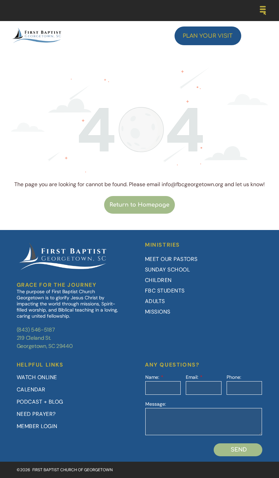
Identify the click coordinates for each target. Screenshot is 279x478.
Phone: (234, 377)
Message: (155, 404)
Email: (192, 377)
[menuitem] (203, 259)
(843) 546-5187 (36, 329)
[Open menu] (263, 10)
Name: (152, 377)
